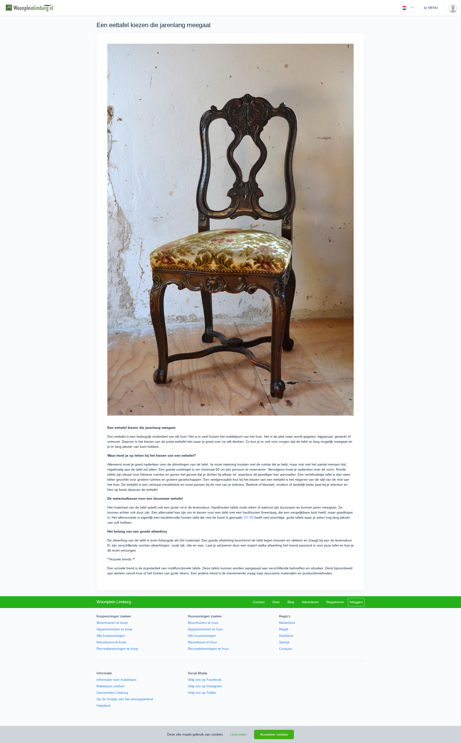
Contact (259, 602)
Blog (290, 602)
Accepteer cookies (274, 734)
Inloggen (356, 602)
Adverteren (310, 602)
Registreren (335, 602)
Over (276, 602)
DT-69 (249, 517)
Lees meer (238, 734)
